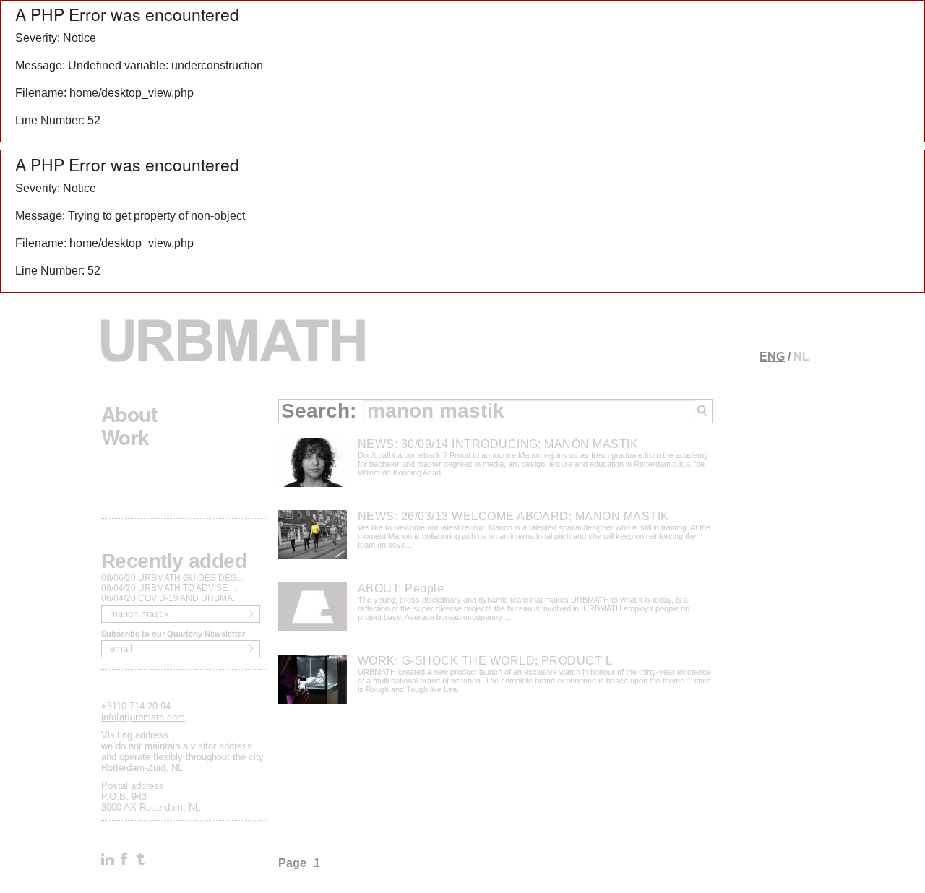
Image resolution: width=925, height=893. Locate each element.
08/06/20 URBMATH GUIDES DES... (172, 578)
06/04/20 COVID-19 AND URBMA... (170, 598)
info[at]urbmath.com (143, 717)
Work (125, 433)
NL (801, 356)
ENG (772, 356)
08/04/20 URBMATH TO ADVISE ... (168, 588)
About (129, 410)
